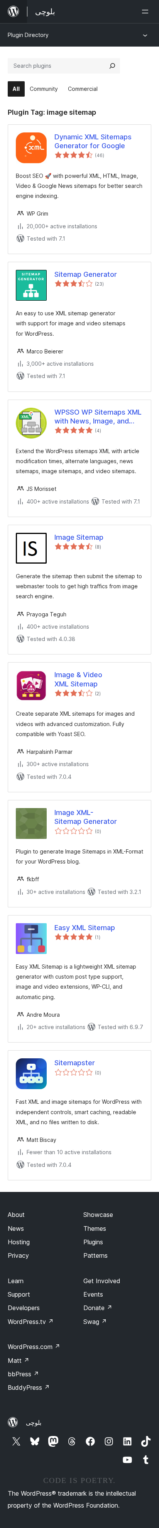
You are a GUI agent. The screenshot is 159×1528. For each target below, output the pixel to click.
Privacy (18, 1255)
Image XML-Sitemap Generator (85, 816)
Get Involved (101, 1281)
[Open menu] (146, 11)
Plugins (93, 1242)
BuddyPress (29, 1387)
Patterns (95, 1255)
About (16, 1214)
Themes (94, 1228)
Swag (95, 1321)
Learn (16, 1281)
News (16, 1228)
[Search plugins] (112, 66)
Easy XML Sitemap (84, 928)
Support (19, 1294)
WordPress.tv (31, 1321)
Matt (18, 1360)
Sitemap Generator (85, 274)
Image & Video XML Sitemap (78, 679)
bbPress (23, 1374)
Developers (24, 1308)
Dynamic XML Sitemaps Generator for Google (93, 141)
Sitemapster (74, 1063)
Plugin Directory (28, 35)
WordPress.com (34, 1347)
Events (93, 1294)
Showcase (98, 1214)
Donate (97, 1308)
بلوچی (33, 1422)
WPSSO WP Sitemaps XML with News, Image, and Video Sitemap (98, 417)
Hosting (19, 1242)
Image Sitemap (78, 537)
